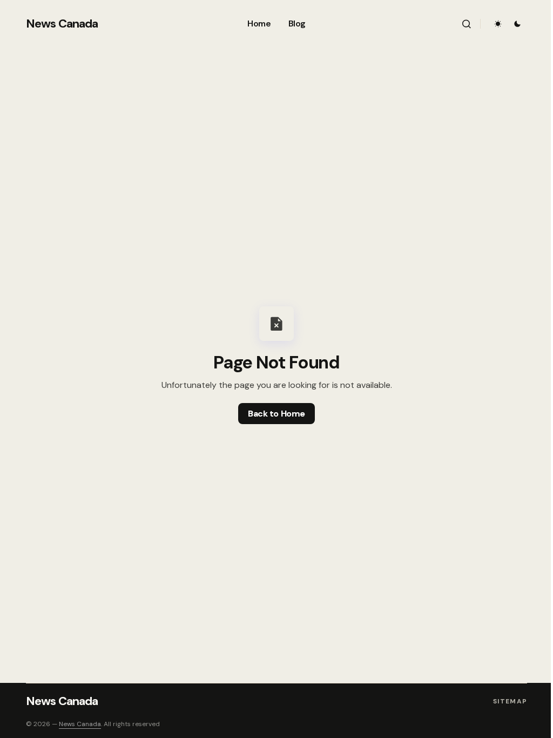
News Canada (62, 23)
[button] (467, 24)
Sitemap (510, 701)
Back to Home (276, 413)
